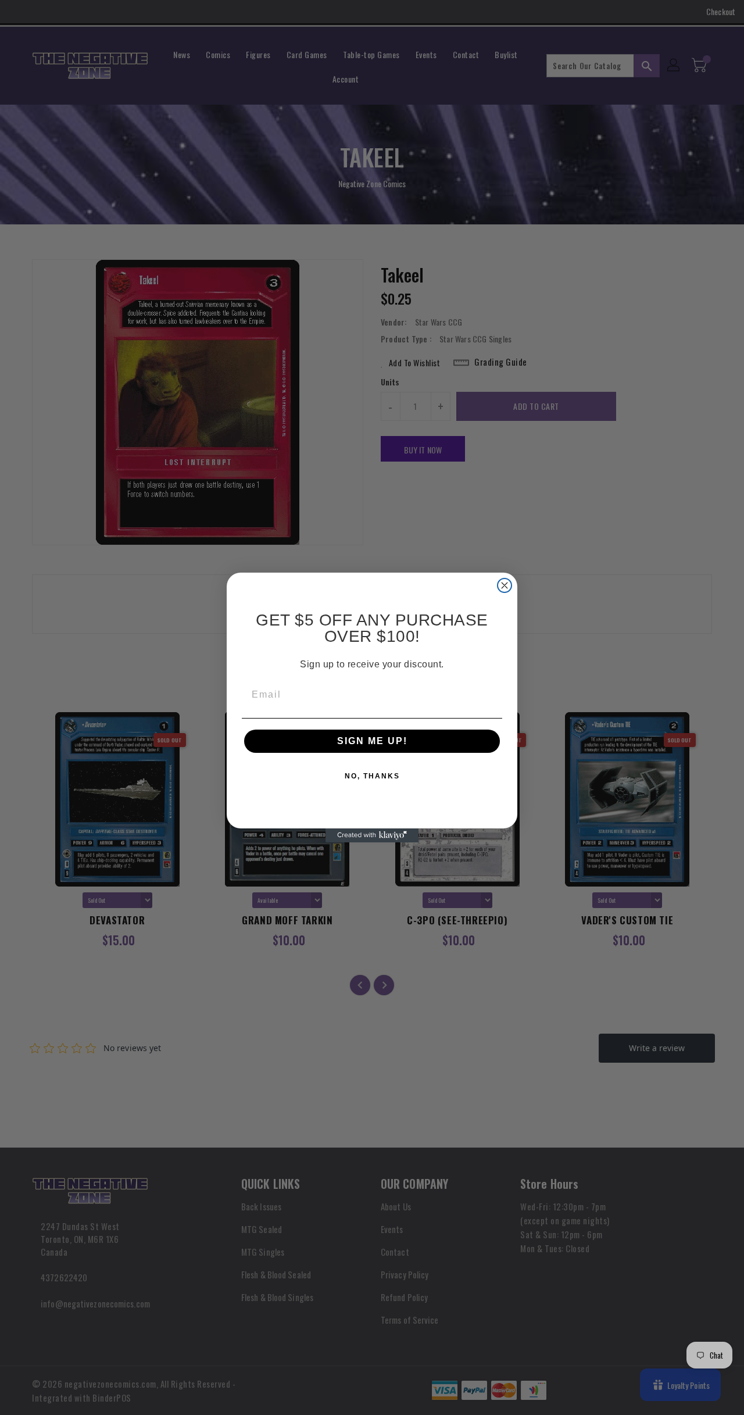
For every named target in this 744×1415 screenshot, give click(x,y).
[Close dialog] (505, 585)
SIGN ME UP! (372, 741)
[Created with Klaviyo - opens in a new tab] (372, 835)
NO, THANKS (372, 776)
